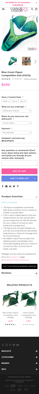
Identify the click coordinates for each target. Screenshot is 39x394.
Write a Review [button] (30, 79)
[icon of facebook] (3, 345)
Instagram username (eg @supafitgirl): (13, 139)
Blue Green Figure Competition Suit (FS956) (10, 315)
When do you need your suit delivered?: (15, 117)
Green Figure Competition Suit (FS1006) (28, 315)
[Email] (6, 186)
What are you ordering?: (13, 107)
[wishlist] (15, 292)
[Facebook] (3, 186)
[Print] (10, 186)
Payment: (6, 129)
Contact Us (15, 257)
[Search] (32, 9)
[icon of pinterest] (10, 345)
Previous (4, 61)
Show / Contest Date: (12, 97)
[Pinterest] (18, 186)
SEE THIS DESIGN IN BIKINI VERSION (19, 266)
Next (35, 61)
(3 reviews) (17, 79)
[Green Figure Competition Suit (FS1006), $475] (28, 299)
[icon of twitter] (14, 345)
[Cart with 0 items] (36, 9)
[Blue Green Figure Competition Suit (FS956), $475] (10, 299)
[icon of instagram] (6, 345)
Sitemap (28, 377)
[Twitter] (14, 186)
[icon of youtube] (17, 345)
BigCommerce (19, 382)
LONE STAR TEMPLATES (18, 380)
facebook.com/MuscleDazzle (16, 260)
